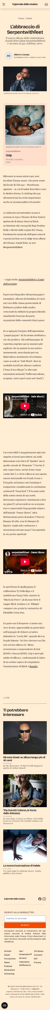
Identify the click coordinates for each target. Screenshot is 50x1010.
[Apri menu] (3, 4)
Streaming (9, 974)
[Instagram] (44, 899)
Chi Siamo (38, 951)
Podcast (8, 966)
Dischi (29, 18)
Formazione (9, 959)
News (7, 962)
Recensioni (9, 970)
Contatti (38, 955)
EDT (36, 959)
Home (21, 18)
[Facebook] (39, 899)
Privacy (37, 962)
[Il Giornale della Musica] (25, 4)
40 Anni (23, 958)
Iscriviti (25, 925)
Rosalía (33, 666)
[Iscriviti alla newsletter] (46, 4)
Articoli (7, 951)
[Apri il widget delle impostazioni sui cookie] (4, 1005)
